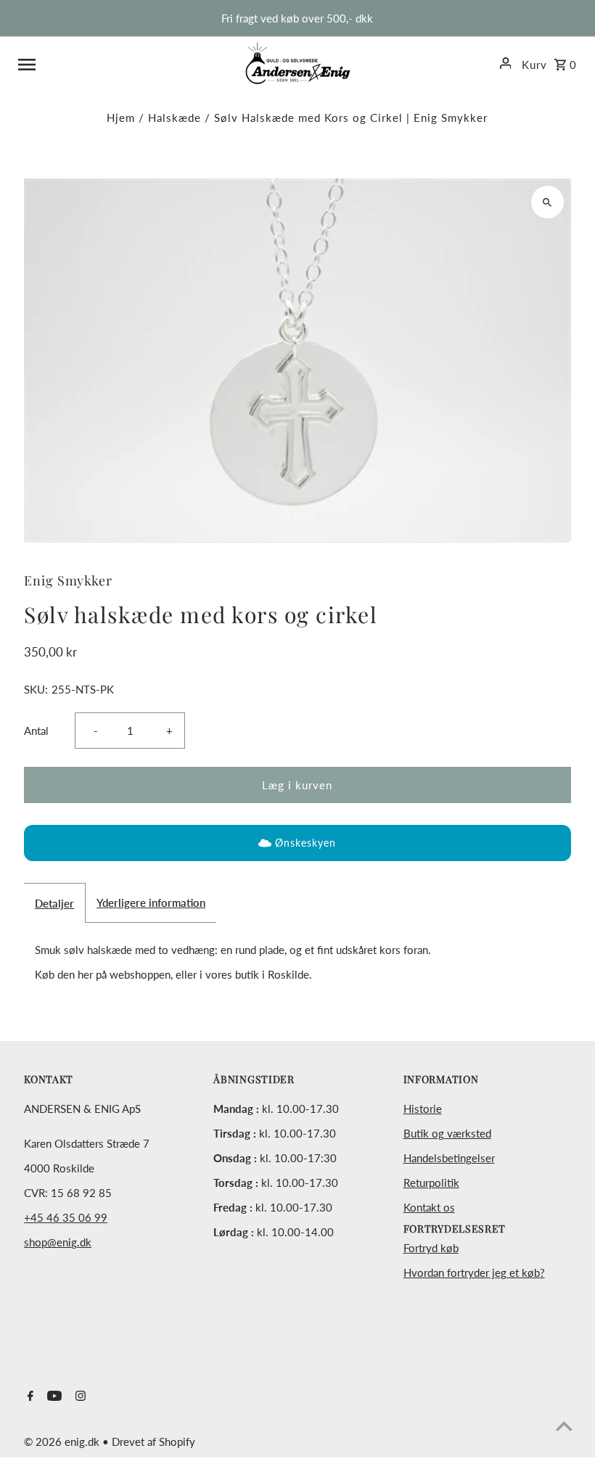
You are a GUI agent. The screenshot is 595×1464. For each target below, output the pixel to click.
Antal (36, 730)
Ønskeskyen (305, 842)
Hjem (121, 117)
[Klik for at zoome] (547, 202)
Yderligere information (151, 902)
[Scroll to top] (564, 1426)
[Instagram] (79, 1396)
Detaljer (54, 903)
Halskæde (174, 117)
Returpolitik (431, 1182)
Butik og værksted (447, 1133)
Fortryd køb (431, 1247)
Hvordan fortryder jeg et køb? (474, 1272)
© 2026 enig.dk (63, 1441)
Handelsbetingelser (449, 1157)
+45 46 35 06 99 (65, 1217)
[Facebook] (28, 1396)
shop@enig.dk (57, 1242)
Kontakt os (429, 1207)
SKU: (36, 689)
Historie (422, 1108)
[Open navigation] (126, 63)
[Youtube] (53, 1396)
